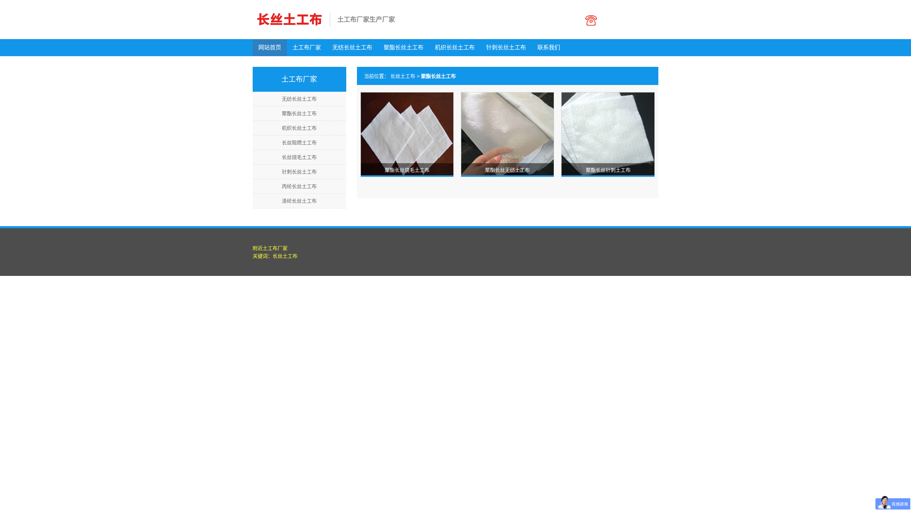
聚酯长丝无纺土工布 (507, 170)
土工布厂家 (307, 47)
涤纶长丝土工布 (299, 201)
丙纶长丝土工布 (299, 186)
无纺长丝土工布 (352, 47)
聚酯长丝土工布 (403, 47)
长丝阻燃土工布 (299, 142)
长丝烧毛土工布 (299, 157)
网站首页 (269, 47)
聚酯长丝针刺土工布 (608, 170)
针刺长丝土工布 (506, 47)
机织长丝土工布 (455, 47)
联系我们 (548, 47)
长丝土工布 (402, 76)
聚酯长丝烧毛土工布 (407, 170)
